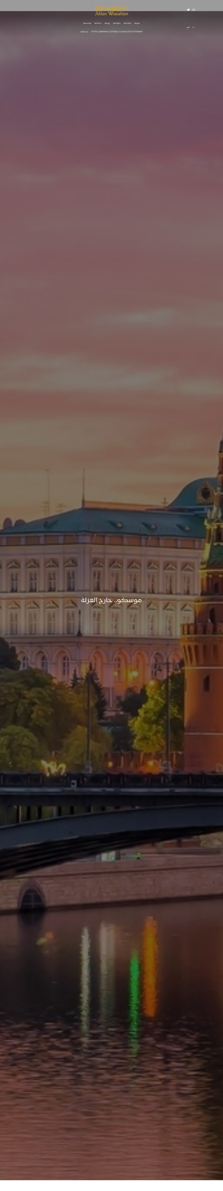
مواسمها (87, 23)
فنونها (137, 23)
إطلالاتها (127, 23)
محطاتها (84, 32)
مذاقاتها (97, 23)
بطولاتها (117, 23)
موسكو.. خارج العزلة (111, 600)
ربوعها (107, 23)
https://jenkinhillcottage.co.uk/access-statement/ (117, 32)
